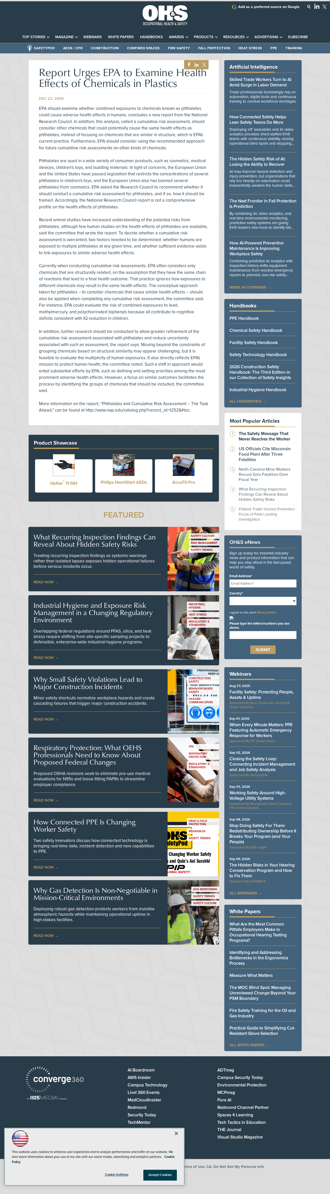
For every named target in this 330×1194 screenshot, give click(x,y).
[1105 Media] (47, 1098)
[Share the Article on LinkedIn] (196, 65)
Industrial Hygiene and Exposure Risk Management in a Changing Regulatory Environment (93, 612)
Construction (105, 48)
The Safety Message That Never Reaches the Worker (264, 436)
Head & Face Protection (198, 822)
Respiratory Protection (198, 755)
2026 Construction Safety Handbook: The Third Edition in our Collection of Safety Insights (260, 372)
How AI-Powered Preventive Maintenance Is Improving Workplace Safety (256, 248)
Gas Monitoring (205, 889)
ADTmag (225, 1070)
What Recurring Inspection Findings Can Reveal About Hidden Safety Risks (95, 540)
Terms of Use (193, 1166)
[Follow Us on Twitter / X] (325, 7)
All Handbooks (245, 401)
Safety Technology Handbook (258, 354)
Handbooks (151, 37)
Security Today (142, 1115)
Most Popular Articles (255, 421)
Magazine (64, 37)
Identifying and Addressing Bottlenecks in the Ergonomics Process (258, 958)
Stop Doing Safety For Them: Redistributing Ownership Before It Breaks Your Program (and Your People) (262, 834)
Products (203, 37)
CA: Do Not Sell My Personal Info (235, 1166)
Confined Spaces (143, 48)
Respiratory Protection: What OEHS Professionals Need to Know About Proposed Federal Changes (88, 755)
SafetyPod (44, 48)
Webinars (92, 37)
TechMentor (139, 1122)
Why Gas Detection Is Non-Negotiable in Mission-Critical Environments (96, 894)
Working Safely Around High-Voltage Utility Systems (257, 795)
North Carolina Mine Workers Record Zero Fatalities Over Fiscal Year (264, 474)
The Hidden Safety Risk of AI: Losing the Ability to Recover (257, 161)
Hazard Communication (201, 700)
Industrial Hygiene (197, 606)
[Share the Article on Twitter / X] (204, 65)
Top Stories (33, 37)
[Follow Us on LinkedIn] (316, 6)
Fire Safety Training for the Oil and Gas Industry (262, 1013)
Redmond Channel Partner (243, 1107)
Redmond (137, 1107)
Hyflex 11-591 (63, 483)
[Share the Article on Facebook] (188, 65)
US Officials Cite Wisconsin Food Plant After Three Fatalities (265, 454)
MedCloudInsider (144, 1100)
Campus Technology (148, 1085)
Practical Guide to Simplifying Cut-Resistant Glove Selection (262, 1030)
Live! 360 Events (144, 1092)
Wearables (197, 831)
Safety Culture (202, 536)
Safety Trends (202, 550)
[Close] (176, 1133)
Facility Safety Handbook (253, 342)
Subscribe (298, 37)
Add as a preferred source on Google (269, 7)
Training (293, 48)
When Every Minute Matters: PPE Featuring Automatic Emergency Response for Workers (261, 730)
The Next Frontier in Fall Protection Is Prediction (262, 203)
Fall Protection (214, 48)
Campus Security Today (240, 1077)
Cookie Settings (117, 1175)
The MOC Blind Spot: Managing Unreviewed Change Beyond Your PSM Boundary (262, 993)
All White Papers (247, 1045)
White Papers (121, 37)
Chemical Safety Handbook (255, 330)
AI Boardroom (141, 1070)
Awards (176, 37)
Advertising (266, 37)
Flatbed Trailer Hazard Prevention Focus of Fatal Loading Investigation (267, 514)
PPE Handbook (244, 318)
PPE (273, 48)
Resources (234, 37)
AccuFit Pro (183, 482)
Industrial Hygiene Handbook (257, 389)
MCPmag (226, 1092)
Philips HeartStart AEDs (124, 482)
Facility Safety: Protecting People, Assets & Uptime (261, 694)
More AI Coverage (248, 287)
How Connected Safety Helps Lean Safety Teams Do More (257, 119)
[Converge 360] (55, 1080)
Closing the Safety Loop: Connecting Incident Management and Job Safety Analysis (262, 764)
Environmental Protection (242, 1085)
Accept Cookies (160, 1175)
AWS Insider (139, 1077)
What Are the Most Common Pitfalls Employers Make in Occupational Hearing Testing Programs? (258, 932)
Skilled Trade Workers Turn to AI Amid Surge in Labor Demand (260, 82)
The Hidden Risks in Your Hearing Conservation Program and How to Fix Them (262, 870)
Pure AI (224, 1100)
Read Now (44, 582)
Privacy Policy (266, 612)
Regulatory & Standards (199, 623)
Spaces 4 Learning (235, 1115)
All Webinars (243, 893)
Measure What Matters (251, 975)
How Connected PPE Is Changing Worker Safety (85, 825)
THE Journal (229, 1129)
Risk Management (204, 543)
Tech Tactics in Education (241, 1122)
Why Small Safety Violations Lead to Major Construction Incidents (88, 683)
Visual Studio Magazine (240, 1137)
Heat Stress (250, 48)
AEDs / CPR (73, 48)
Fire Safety (179, 48)
